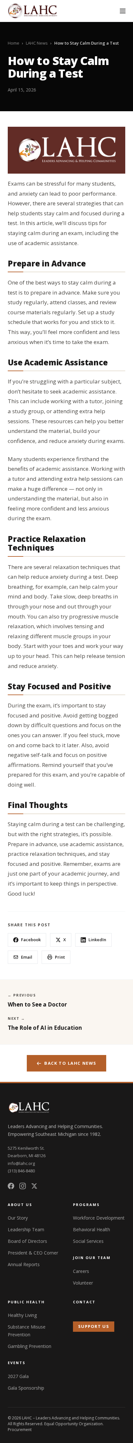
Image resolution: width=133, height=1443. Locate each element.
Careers (81, 1271)
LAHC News (37, 43)
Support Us (93, 1326)
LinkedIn (97, 939)
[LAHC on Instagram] (22, 1186)
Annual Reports (24, 1264)
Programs (86, 1204)
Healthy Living (22, 1315)
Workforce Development (99, 1218)
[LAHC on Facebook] (11, 1186)
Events (17, 1362)
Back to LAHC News (70, 1063)
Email (26, 957)
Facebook (31, 939)
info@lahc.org (21, 1163)
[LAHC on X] (34, 1186)
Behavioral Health (91, 1229)
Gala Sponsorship (26, 1388)
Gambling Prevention (29, 1346)
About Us (20, 1204)
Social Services (88, 1241)
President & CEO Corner (33, 1253)
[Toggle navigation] (122, 11)
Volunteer (83, 1283)
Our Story (18, 1218)
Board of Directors (27, 1241)
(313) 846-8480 (21, 1171)
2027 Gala (18, 1376)
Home (13, 43)
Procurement (20, 1429)
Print (60, 957)
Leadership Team (26, 1229)
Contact (84, 1301)
